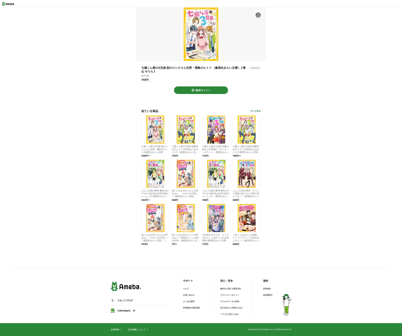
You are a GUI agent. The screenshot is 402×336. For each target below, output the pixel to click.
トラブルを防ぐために (229, 314)
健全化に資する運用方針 (230, 288)
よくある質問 (188, 301)
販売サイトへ (203, 90)
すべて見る (255, 111)
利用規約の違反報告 (191, 308)
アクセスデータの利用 (229, 301)
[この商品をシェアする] (258, 15)
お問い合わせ (188, 295)
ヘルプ (186, 288)
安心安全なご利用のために (231, 308)
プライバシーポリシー (229, 295)
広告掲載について (136, 329)
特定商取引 (268, 295)
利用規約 (267, 288)
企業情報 (115, 329)
